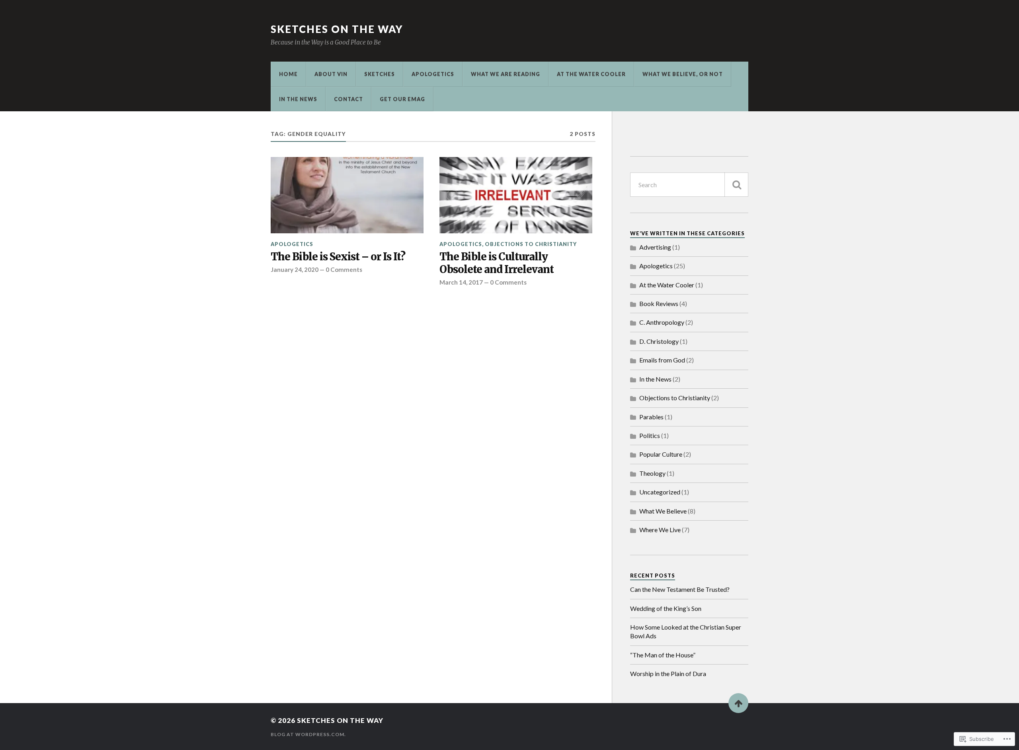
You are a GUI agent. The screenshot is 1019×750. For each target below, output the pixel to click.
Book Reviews (658, 303)
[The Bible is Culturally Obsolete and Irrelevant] (515, 195)
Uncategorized (659, 492)
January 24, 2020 (294, 269)
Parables (651, 417)
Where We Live (660, 529)
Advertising (655, 247)
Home (288, 74)
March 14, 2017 (461, 282)
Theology (652, 473)
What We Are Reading (505, 74)
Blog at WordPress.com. (308, 734)
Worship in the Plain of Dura (668, 673)
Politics (649, 435)
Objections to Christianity (531, 244)
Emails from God (662, 360)
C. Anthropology (661, 322)
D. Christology (659, 341)
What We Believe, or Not (682, 74)
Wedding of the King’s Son (665, 608)
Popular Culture (660, 454)
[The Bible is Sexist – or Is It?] (347, 195)
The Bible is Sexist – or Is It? (338, 257)
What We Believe (663, 511)
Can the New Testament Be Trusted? (680, 589)
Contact (348, 99)
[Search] (736, 184)
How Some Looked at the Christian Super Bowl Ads (685, 631)
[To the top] (738, 703)
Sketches (379, 74)
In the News (298, 99)
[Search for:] (689, 184)
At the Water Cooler (591, 74)
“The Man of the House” (662, 655)
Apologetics (433, 74)
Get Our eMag (402, 99)
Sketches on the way (337, 29)
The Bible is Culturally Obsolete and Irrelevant (496, 263)
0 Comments (344, 269)
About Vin (330, 74)
